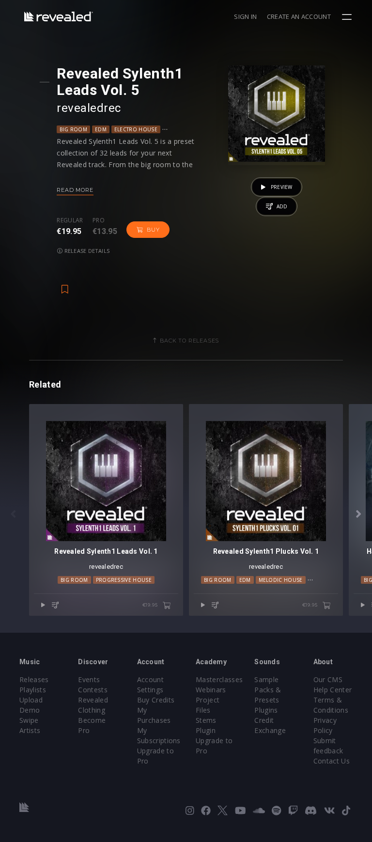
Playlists (32, 689)
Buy (153, 229)
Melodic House (281, 580)
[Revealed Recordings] (58, 16)
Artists (29, 730)
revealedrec (89, 108)
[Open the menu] (348, 17)
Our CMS (327, 679)
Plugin (206, 730)
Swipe (29, 720)
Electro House (135, 129)
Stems (206, 720)
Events (89, 679)
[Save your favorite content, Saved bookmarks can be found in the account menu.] (65, 284)
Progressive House (124, 580)
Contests (93, 689)
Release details (86, 250)
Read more (75, 190)
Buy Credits (156, 699)
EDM (101, 129)
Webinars (211, 689)
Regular (70, 220)
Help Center (332, 689)
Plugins (266, 710)
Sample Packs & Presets (267, 689)
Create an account (299, 16)
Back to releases (189, 340)
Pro (99, 220)
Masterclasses (219, 679)
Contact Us (331, 760)
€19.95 (150, 605)
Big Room (73, 129)
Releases (34, 679)
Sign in (245, 16)
